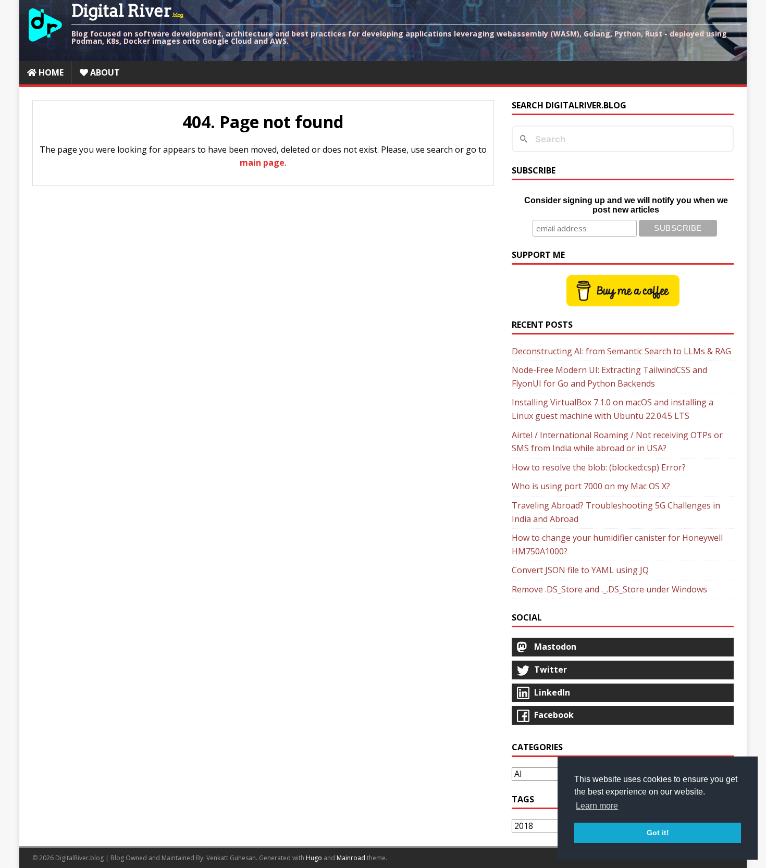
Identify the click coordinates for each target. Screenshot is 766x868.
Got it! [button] (658, 832)
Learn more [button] (597, 805)
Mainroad (351, 857)
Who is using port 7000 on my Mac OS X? (591, 486)
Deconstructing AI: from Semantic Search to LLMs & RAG (621, 351)
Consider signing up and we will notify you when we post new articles (626, 205)
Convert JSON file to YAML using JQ (580, 570)
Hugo (314, 857)
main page (262, 162)
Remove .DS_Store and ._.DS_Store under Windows (609, 589)
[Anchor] (35, 150)
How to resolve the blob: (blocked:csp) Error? (599, 467)
